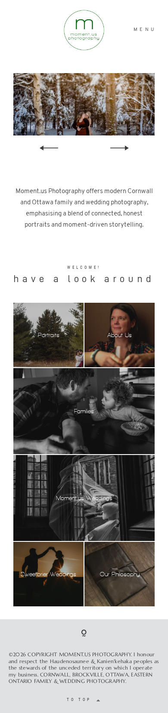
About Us (119, 335)
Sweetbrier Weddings (48, 574)
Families (84, 411)
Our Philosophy (120, 574)
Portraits (48, 335)
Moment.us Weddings (84, 498)
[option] (84, 104)
